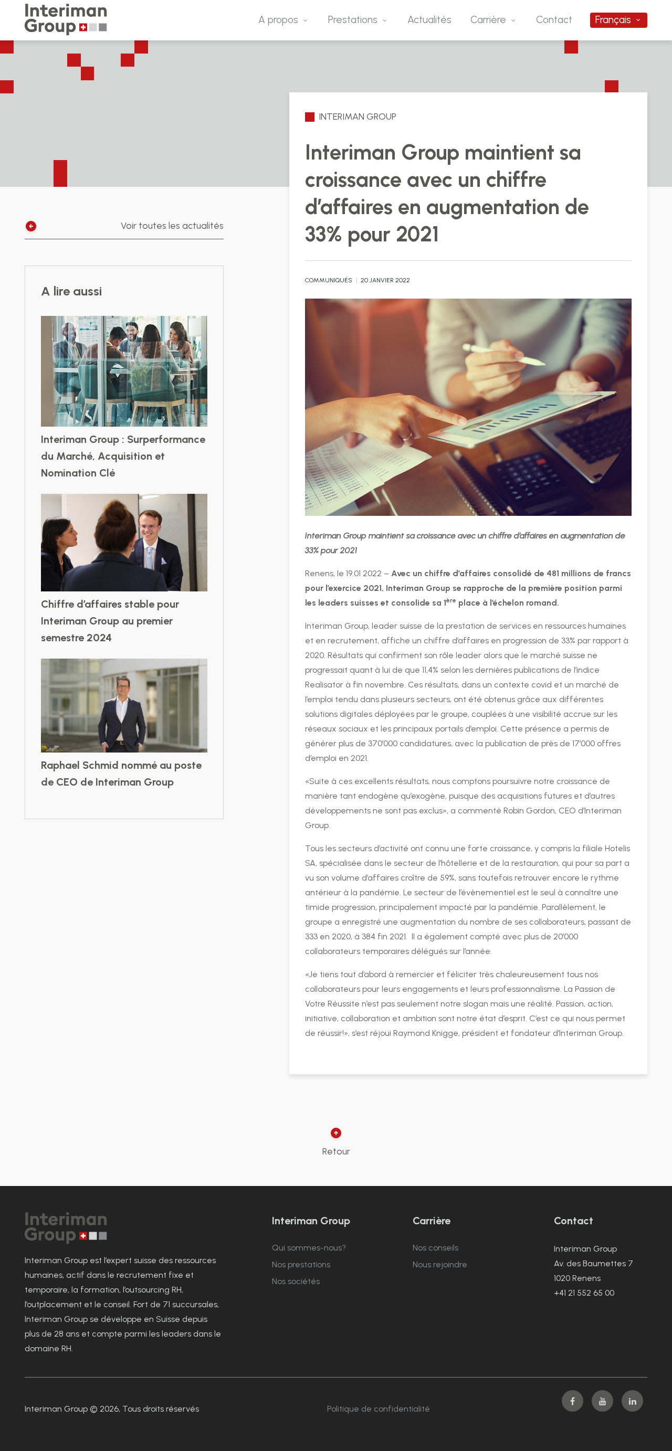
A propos (278, 20)
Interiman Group (357, 116)
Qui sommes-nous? (309, 1248)
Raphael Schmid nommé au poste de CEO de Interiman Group (121, 773)
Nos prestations (301, 1264)
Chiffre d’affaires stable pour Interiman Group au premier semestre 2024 (110, 621)
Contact (554, 20)
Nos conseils (435, 1248)
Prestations (352, 20)
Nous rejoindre (440, 1264)
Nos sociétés (296, 1281)
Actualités (429, 20)
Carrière (488, 20)
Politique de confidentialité (378, 1409)
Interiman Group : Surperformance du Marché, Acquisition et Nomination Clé (123, 456)
